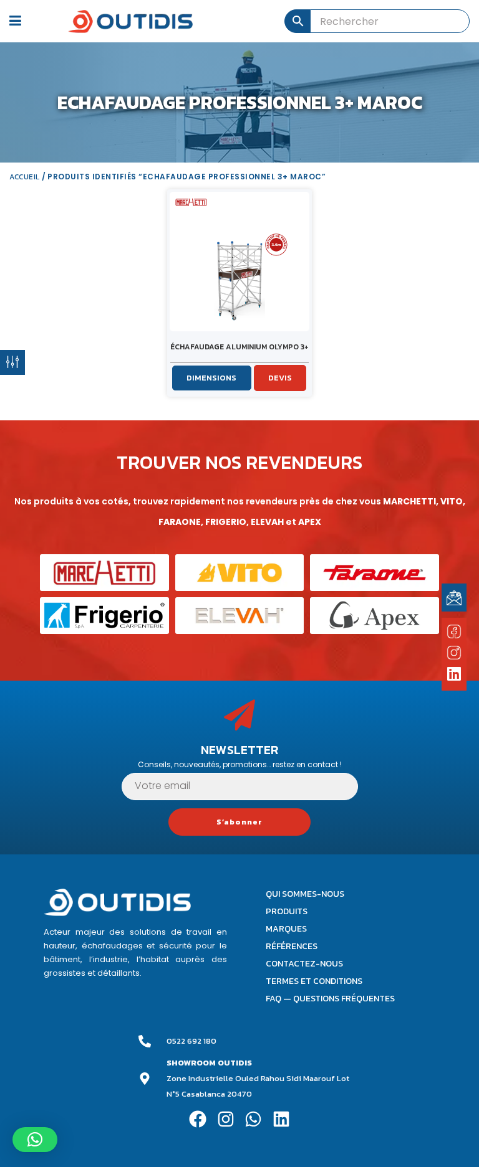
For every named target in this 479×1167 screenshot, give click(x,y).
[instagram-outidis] (454, 652)
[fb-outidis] (454, 633)
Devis (280, 378)
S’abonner (239, 822)
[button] (34, 1139)
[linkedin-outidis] (454, 675)
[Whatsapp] (254, 1119)
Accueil (24, 176)
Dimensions (211, 378)
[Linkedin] (282, 1119)
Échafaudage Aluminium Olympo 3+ (239, 346)
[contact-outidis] (454, 596)
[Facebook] (197, 1119)
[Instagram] (225, 1119)
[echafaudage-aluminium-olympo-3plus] (240, 261)
